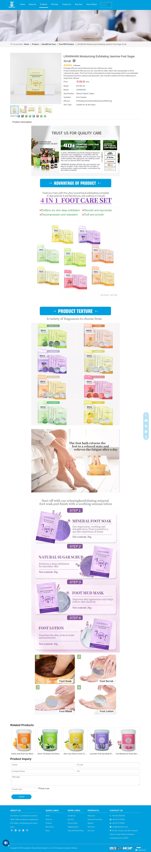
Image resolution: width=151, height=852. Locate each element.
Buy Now (71, 819)
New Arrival (50, 827)
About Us (49, 819)
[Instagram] (23, 830)
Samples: (67, 97)
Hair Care (91, 830)
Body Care (91, 816)
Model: (66, 86)
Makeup (90, 823)
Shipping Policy (73, 827)
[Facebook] (11, 830)
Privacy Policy (72, 823)
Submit (21, 797)
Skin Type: (68, 105)
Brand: (66, 90)
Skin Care (91, 827)
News (48, 830)
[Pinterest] (27, 830)
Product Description (22, 122)
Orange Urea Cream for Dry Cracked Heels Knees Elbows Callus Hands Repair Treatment (128, 754)
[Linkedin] (15, 830)
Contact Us (72, 816)
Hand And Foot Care (95, 819)
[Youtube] (19, 830)
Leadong (67, 848)
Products (49, 823)
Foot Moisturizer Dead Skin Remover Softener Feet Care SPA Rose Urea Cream (102, 754)
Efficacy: (67, 101)
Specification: (69, 93)
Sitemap (74, 848)
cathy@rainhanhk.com (120, 827)
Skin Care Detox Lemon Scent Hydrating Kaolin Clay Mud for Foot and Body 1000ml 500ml (49, 754)
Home (48, 816)
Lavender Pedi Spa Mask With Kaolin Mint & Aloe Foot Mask (75, 754)
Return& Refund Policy (76, 830)
